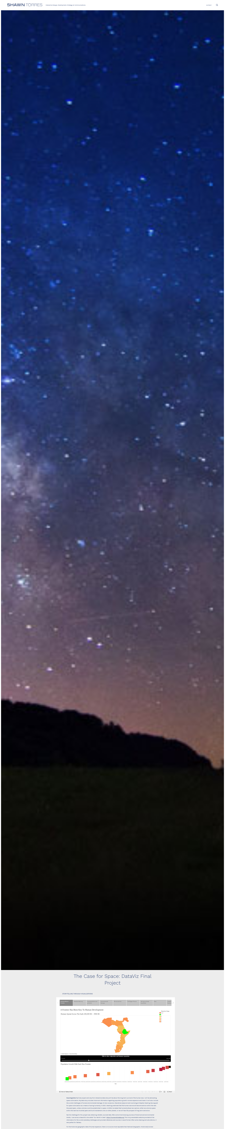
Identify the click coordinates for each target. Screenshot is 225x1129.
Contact (209, 5)
